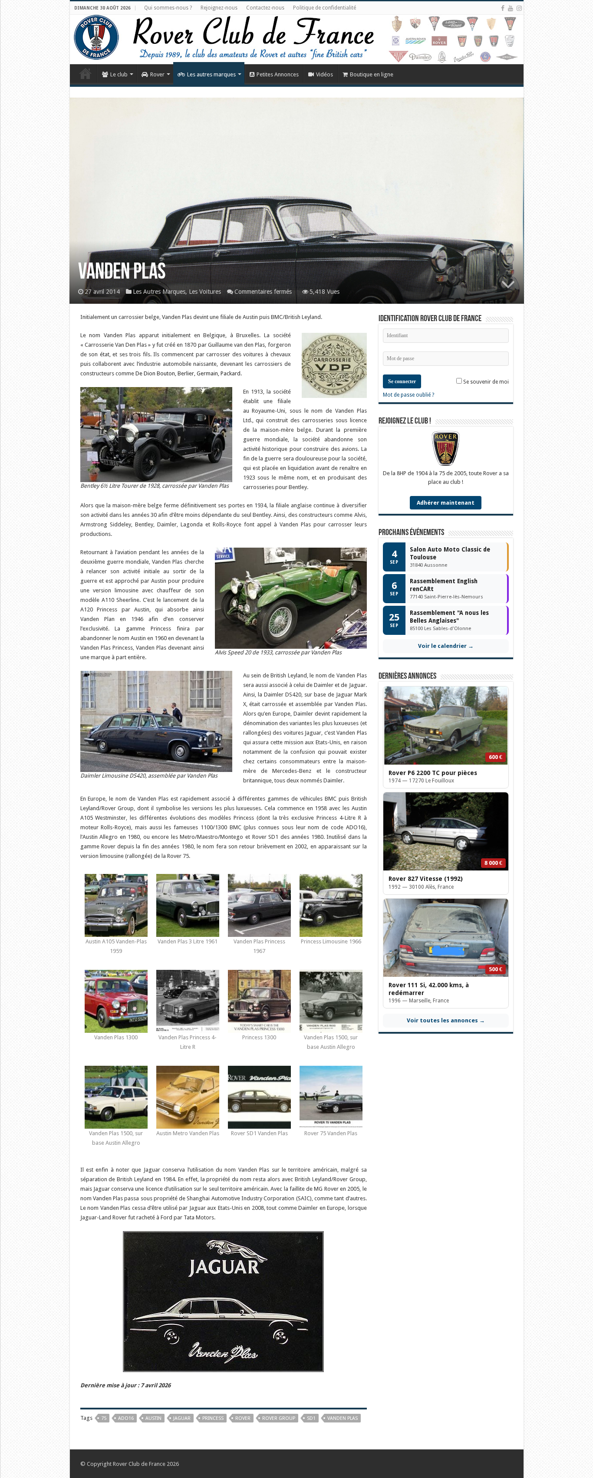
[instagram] (519, 8)
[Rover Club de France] (297, 39)
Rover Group (278, 1418)
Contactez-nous (265, 8)
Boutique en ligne (371, 74)
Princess (213, 1418)
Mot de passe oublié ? (408, 395)
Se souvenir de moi (485, 382)
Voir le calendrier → (446, 646)
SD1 (311, 1418)
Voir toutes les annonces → (446, 1020)
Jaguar (182, 1418)
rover (242, 1418)
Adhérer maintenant (445, 502)
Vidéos (324, 74)
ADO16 (126, 1418)
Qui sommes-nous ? (168, 8)
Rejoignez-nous (219, 8)
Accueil (85, 73)
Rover (157, 74)
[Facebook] (502, 8)
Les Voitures (205, 291)
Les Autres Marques (159, 291)
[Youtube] (510, 8)
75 (103, 1418)
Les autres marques (211, 74)
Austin (153, 1418)
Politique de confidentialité (324, 8)
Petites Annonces (278, 74)
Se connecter (402, 381)
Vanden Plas (342, 1418)
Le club (119, 74)
